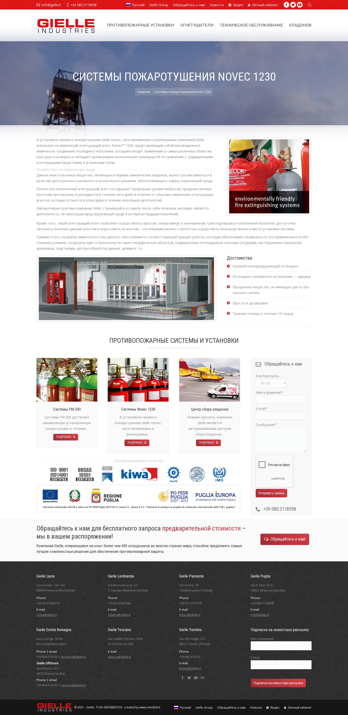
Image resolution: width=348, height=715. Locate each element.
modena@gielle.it (73, 657)
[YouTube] (300, 5)
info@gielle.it (51, 5)
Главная (144, 92)
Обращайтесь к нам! (288, 538)
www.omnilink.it (149, 707)
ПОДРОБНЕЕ (63, 437)
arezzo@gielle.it (119, 657)
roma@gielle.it (46, 615)
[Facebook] (286, 5)
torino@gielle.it (190, 615)
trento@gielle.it (190, 668)
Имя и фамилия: (262, 639)
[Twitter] (293, 5)
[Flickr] (202, 678)
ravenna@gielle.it (73, 685)
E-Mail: (255, 657)
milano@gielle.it (119, 615)
